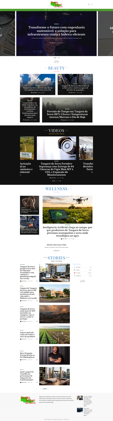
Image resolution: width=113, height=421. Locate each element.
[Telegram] (82, 275)
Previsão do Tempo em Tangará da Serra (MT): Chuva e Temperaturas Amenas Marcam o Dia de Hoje (67, 114)
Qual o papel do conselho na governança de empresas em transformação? (27, 376)
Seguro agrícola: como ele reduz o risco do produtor (27, 335)
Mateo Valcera (53, 42)
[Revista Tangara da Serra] (56, 4)
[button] (54, 58)
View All (56, 71)
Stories (56, 258)
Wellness (56, 189)
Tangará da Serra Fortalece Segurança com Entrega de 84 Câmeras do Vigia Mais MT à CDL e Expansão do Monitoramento (56, 169)
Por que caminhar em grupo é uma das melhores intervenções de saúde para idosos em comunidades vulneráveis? (88, 400)
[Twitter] (82, 270)
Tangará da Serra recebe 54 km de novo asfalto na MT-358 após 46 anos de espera (29, 231)
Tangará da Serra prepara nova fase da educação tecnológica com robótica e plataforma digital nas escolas (28, 273)
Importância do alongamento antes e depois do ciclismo (29, 211)
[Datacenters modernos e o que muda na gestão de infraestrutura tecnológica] (80, 410)
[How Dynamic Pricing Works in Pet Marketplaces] (54, 355)
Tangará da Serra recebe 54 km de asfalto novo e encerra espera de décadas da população (75, 88)
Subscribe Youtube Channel (56, 133)
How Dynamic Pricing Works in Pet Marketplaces (27, 355)
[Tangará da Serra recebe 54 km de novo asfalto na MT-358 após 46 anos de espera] (29, 225)
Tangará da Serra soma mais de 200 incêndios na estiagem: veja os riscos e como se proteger (27, 314)
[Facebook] (82, 267)
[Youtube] (82, 273)
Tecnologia (67, 224)
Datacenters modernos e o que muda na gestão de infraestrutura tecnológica (88, 411)
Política (75, 83)
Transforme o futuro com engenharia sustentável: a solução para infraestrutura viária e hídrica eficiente (56, 31)
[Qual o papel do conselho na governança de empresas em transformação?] (54, 376)
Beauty (56, 68)
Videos (56, 130)
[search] (88, 4)
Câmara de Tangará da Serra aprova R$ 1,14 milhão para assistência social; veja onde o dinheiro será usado (28, 293)
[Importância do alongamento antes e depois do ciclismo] (29, 205)
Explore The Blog (56, 261)
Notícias (56, 23)
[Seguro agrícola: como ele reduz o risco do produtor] (54, 335)
